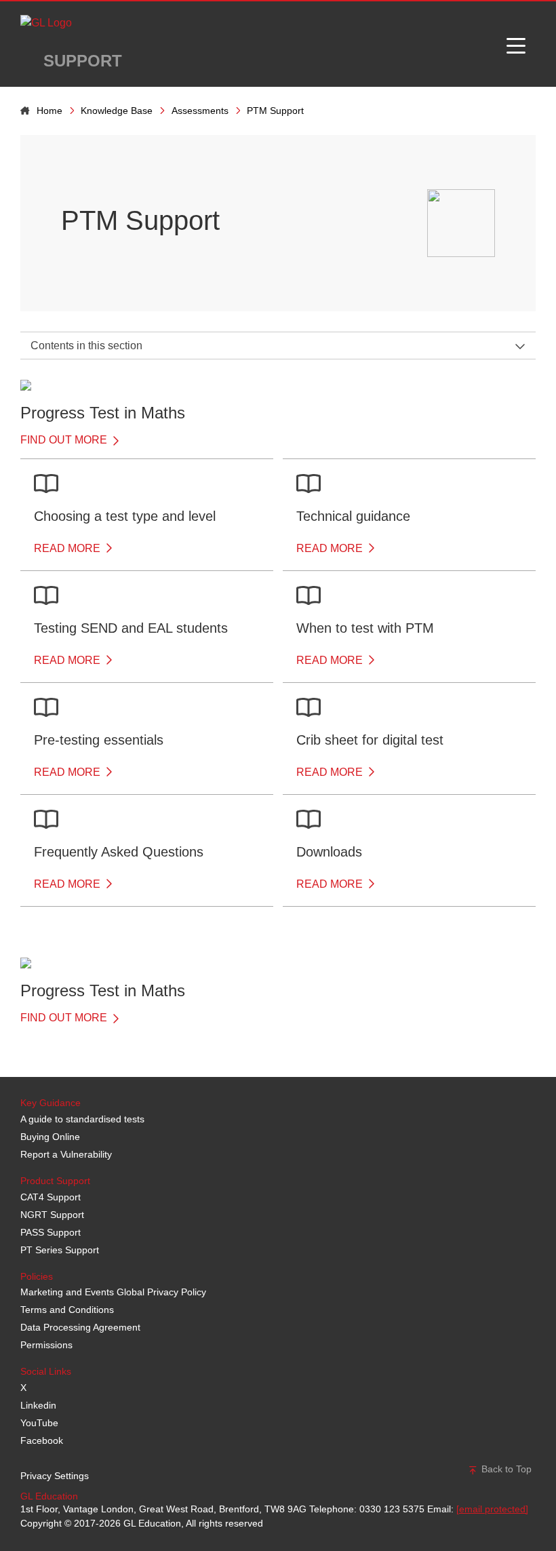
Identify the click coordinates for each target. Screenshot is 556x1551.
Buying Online (50, 1136)
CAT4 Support (50, 1197)
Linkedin (38, 1405)
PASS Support (50, 1232)
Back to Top (505, 1469)
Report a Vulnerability (66, 1154)
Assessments (200, 110)
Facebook (41, 1440)
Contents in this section (86, 345)
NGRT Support (52, 1214)
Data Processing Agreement (80, 1327)
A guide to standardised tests (82, 1119)
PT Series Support (59, 1249)
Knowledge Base (117, 110)
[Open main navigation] (516, 44)
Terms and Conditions (67, 1309)
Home (49, 110)
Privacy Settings (54, 1475)
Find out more (65, 440)
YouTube (39, 1422)
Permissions (46, 1344)
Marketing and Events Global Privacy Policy (113, 1292)
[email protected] (492, 1509)
